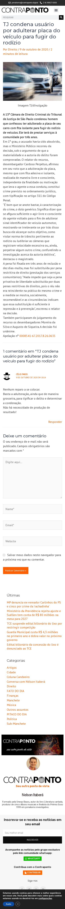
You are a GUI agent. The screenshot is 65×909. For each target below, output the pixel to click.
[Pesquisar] (61, 17)
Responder (55, 422)
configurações (45, 898)
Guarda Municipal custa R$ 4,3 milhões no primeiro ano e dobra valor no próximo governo (34, 636)
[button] (56, 10)
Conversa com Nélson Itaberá (26, 682)
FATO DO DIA (15, 691)
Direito (11, 686)
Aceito (8, 904)
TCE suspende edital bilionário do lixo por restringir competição (34, 625)
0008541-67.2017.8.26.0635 (37, 336)
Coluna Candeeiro (18, 677)
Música (11, 705)
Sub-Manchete (16, 724)
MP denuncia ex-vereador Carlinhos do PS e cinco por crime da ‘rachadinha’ (34, 604)
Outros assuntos (17, 710)
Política (12, 719)
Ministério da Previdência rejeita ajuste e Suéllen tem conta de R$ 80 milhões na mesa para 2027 (34, 615)
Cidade (11, 672)
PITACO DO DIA (17, 714)
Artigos (12, 668)
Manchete (13, 700)
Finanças (12, 696)
